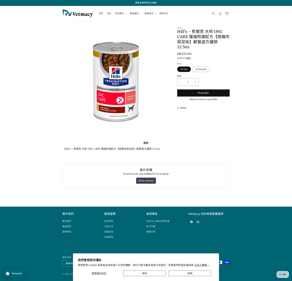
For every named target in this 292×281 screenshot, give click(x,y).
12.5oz (184, 69)
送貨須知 (108, 221)
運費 (189, 58)
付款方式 (108, 226)
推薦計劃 (150, 231)
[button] (120, 13)
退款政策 (108, 231)
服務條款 (66, 231)
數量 (179, 76)
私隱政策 (108, 237)
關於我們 (66, 221)
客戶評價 (150, 226)
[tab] (146, 143)
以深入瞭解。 (202, 265)
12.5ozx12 (201, 69)
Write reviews (146, 180)
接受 (144, 273)
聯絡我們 (66, 226)
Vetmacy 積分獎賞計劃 (157, 221)
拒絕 (190, 273)
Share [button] (183, 107)
